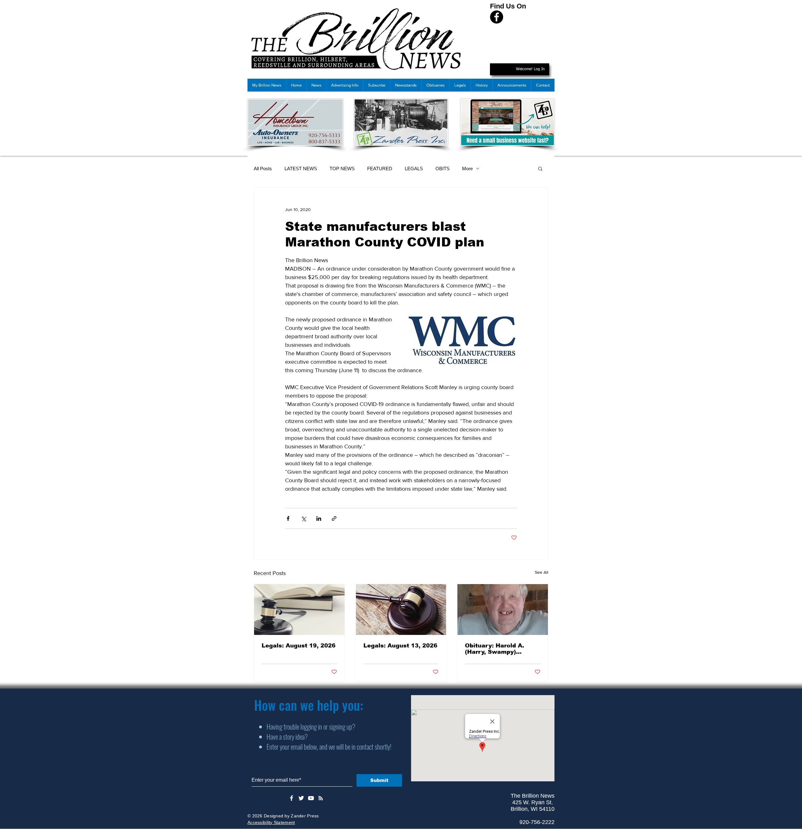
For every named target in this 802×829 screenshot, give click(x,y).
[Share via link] (334, 518)
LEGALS (414, 168)
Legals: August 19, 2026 (299, 645)
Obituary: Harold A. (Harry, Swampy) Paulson (494, 648)
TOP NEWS (342, 168)
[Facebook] (496, 17)
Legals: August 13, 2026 (400, 645)
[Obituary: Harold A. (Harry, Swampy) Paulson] (502, 609)
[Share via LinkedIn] (319, 518)
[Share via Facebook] (288, 518)
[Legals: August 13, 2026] (401, 609)
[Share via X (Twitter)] (303, 518)
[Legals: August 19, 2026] (299, 609)
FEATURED (379, 168)
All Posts (263, 168)
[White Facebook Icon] (291, 798)
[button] (540, 168)
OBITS (442, 168)
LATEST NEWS (300, 168)
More (467, 168)
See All (541, 572)
